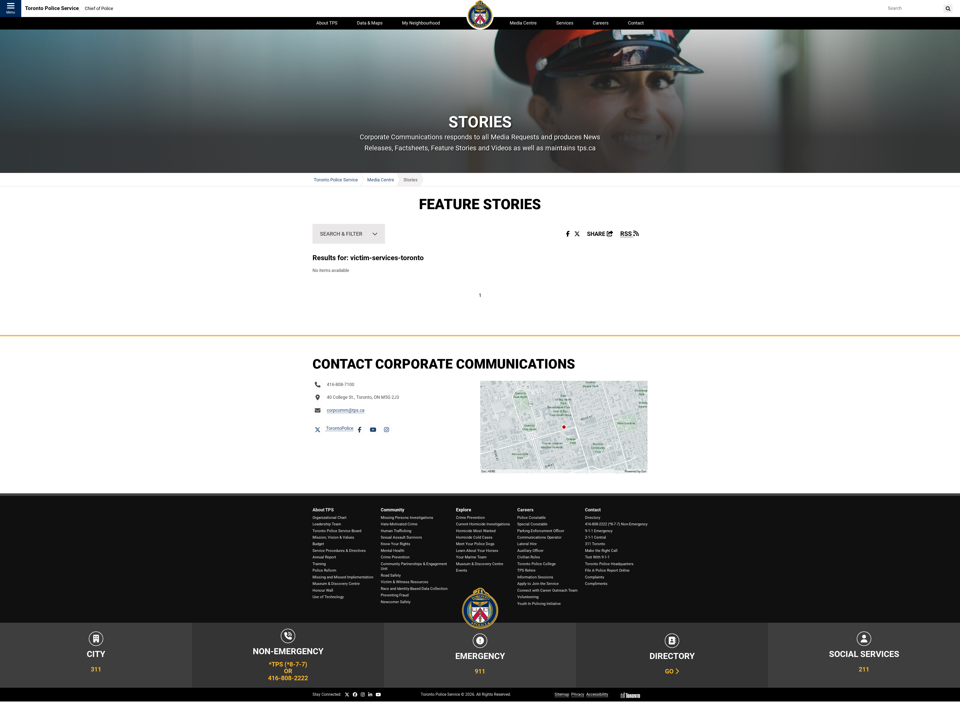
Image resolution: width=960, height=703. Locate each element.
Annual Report (324, 557)
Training (319, 564)
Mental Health (392, 550)
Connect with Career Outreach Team (547, 590)
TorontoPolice (339, 428)
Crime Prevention (395, 557)
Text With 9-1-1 (597, 557)
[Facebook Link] (360, 428)
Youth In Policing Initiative (539, 603)
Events (461, 570)
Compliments (596, 583)
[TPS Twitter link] (347, 695)
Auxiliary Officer (530, 550)
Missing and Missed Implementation (342, 577)
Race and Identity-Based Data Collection (414, 588)
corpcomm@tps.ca (345, 410)
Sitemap (561, 694)
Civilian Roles (528, 557)
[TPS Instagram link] (363, 695)
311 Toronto (595, 544)
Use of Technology (328, 597)
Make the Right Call (601, 550)
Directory (592, 517)
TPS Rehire (526, 570)
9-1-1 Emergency (598, 531)
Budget (318, 544)
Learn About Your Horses (477, 550)
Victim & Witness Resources (404, 582)
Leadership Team (326, 524)
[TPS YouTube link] (378, 695)
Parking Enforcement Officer (540, 531)
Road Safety (391, 575)
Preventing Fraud (394, 595)
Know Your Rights (395, 544)
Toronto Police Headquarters (609, 564)
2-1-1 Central (595, 537)
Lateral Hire (527, 544)
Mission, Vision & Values (333, 537)
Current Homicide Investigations (483, 524)
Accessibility (597, 694)
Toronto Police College (536, 564)
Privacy (577, 694)
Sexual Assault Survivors (401, 537)
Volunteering (527, 597)
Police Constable (531, 517)
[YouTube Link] (374, 428)
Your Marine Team (471, 557)
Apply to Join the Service (538, 583)
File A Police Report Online (607, 570)
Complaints (594, 577)
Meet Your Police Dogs (475, 544)
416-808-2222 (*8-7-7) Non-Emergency (616, 524)
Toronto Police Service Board (336, 531)
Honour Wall (322, 590)
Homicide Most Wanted (476, 531)
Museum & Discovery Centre (336, 583)
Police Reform (324, 570)
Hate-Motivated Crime (399, 524)
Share (600, 234)
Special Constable (532, 524)
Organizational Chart (329, 517)
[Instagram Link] (388, 428)
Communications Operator (539, 537)
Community (392, 509)
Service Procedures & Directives (339, 550)
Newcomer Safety (395, 602)
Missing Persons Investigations (407, 517)
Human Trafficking (396, 531)
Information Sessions (535, 577)
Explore (463, 509)
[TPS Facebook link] (355, 695)
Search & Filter (341, 234)
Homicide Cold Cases (474, 537)
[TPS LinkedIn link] (370, 695)
